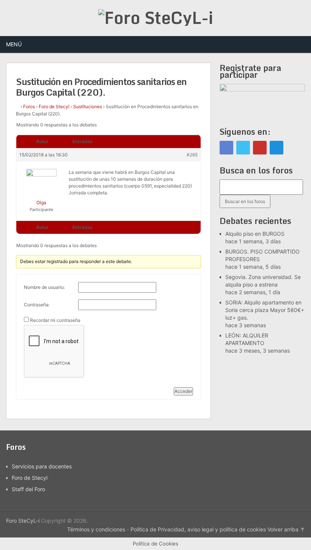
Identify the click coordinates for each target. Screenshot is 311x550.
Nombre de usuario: (44, 287)
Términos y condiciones (96, 529)
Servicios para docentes (42, 466)
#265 (192, 155)
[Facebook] (226, 147)
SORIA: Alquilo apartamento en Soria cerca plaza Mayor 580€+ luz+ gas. (264, 310)
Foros (29, 106)
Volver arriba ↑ (286, 529)
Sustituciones (87, 106)
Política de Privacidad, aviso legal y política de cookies (198, 529)
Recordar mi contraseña (55, 320)
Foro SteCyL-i (22, 520)
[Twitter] (243, 147)
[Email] (276, 147)
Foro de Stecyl (54, 106)
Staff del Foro (28, 489)
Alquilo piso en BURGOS (254, 233)
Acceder (183, 391)
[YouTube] (260, 147)
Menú (14, 44)
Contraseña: (37, 304)
